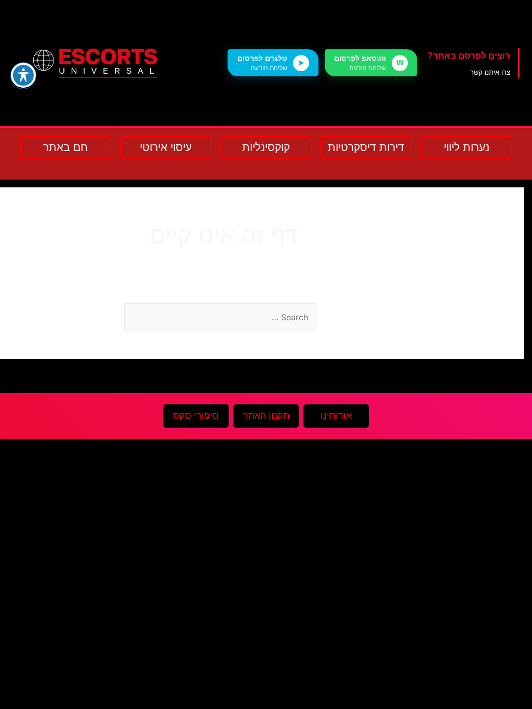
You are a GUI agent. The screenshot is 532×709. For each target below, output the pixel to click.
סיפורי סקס (196, 416)
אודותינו (336, 416)
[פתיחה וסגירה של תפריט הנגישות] (23, 75)
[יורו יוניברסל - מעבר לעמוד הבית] (95, 63)
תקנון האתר (266, 416)
